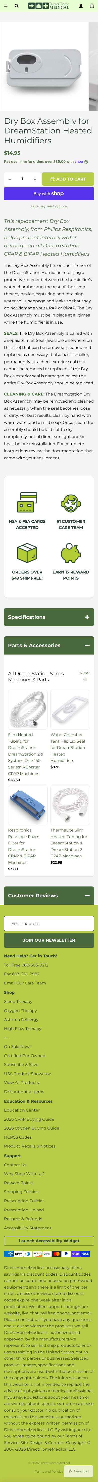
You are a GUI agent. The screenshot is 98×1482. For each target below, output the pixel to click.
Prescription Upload (24, 1210)
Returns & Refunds (23, 1218)
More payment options (49, 206)
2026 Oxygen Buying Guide (31, 1128)
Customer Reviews (49, 895)
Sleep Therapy (18, 1001)
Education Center (22, 1110)
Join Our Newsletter (49, 940)
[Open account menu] (80, 5)
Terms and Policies (49, 1471)
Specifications (49, 617)
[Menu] (6, 6)
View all (84, 676)
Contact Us (15, 1164)
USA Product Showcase (27, 1073)
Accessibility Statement (28, 1228)
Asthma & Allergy (21, 1019)
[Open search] (16, 5)
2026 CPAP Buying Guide (29, 1119)
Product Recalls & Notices (30, 1146)
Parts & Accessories (49, 645)
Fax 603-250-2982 (21, 974)
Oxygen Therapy (20, 1010)
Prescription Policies (24, 1200)
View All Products (21, 1082)
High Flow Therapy (22, 1028)
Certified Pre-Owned (24, 1055)
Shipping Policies (21, 1191)
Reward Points (18, 1182)
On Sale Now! (17, 1046)
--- (6, 1037)
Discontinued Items (24, 1091)
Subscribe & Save (21, 1064)
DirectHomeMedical (54, 1463)
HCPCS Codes (18, 1137)
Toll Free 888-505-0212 (26, 965)
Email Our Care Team (25, 983)
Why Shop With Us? (24, 1173)
